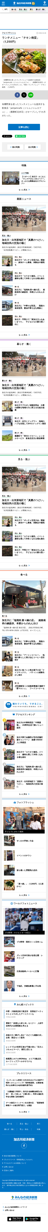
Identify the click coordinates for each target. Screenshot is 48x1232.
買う (31, 9)
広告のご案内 (8, 1170)
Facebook (24, 1145)
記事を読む (24, 127)
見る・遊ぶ (23, 9)
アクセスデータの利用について (15, 1163)
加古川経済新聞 (22, 3)
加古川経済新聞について (12, 1156)
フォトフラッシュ (9, 33)
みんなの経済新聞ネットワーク (24, 1198)
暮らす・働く (40, 9)
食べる (13, 9)
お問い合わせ (8, 1167)
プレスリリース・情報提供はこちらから (18, 1160)
